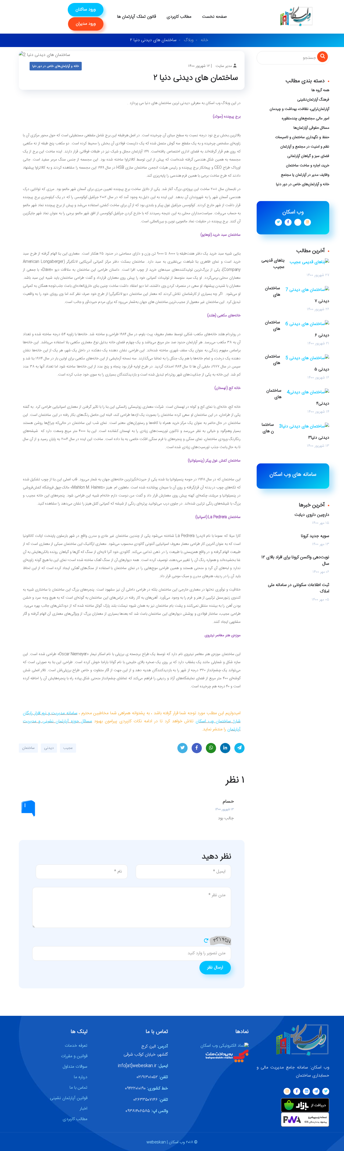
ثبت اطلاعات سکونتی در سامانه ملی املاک (298, 588)
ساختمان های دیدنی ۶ (297, 329)
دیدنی (49, 748)
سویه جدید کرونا (315, 536)
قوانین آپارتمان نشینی (68, 1098)
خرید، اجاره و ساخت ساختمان (307, 165)
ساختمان (28, 748)
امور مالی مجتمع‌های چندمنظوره (305, 118)
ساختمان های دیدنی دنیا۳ (295, 431)
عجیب (68, 748)
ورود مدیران (86, 23)
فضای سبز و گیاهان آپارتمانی (308, 156)
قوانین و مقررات (74, 1056)
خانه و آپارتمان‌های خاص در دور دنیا (55, 66)
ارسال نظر (215, 967)
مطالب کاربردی (179, 16)
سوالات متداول (75, 1066)
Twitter (182, 748)
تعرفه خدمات (76, 1045)
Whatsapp (211, 748)
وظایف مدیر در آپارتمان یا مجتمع (305, 175)
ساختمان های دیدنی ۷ (297, 295)
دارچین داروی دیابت (312, 515)
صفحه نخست (214, 16)
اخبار (83, 1108)
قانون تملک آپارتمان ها (136, 16)
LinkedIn (225, 748)
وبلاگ (189, 40)
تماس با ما (78, 1087)
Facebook (197, 748)
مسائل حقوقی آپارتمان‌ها (311, 128)
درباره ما (80, 1077)
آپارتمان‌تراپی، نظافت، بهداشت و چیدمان (299, 109)
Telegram (239, 748)
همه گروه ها (320, 90)
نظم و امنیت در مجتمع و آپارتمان (304, 147)
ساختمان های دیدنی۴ (297, 397)
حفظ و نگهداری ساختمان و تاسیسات (302, 137)
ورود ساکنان (86, 9)
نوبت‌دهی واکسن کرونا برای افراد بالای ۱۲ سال (295, 560)
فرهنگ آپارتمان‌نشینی (313, 99)
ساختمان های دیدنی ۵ (297, 363)
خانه (204, 40)
